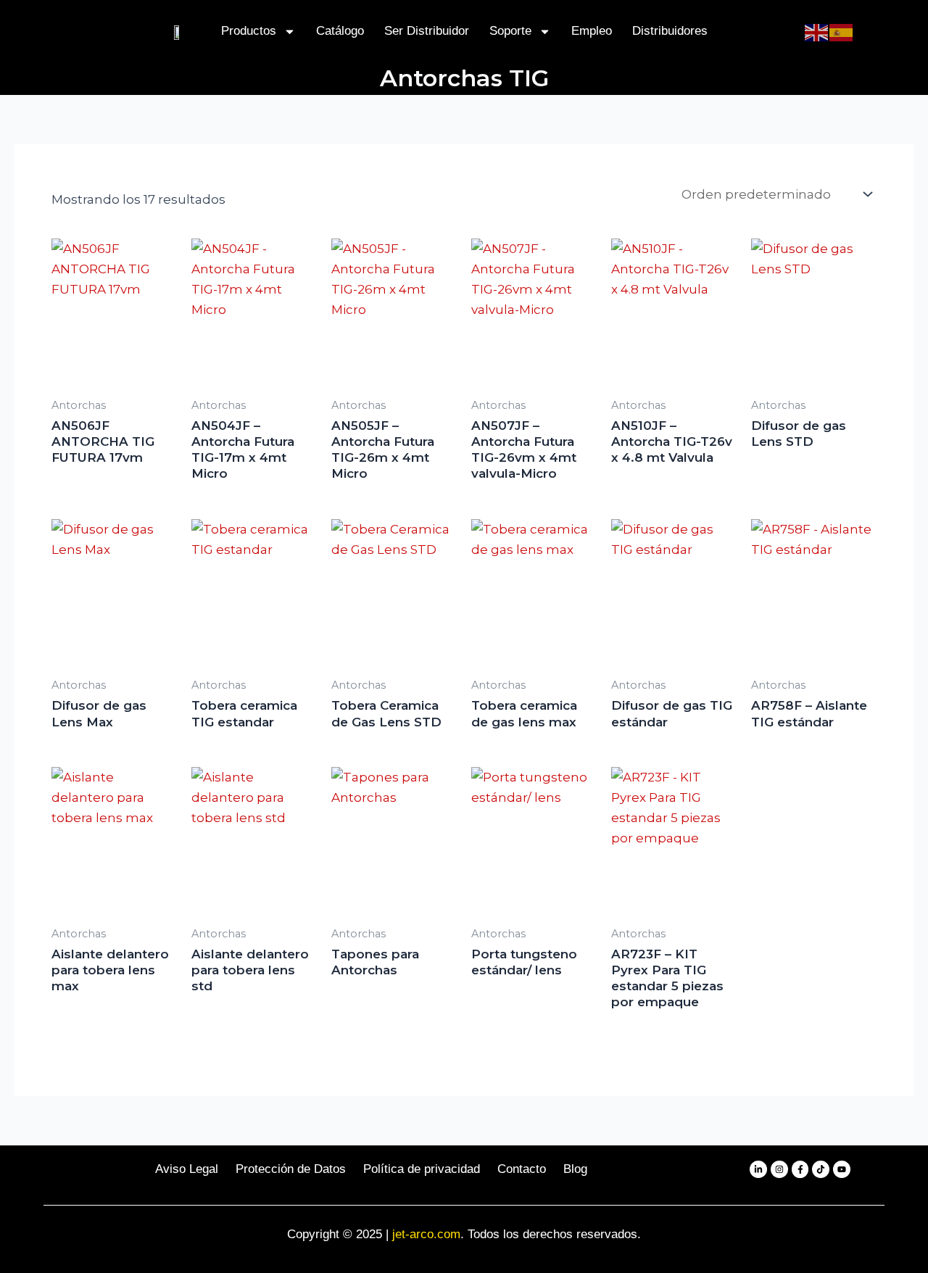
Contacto (521, 1169)
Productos (248, 31)
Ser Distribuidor (426, 31)
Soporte (510, 31)
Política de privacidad (421, 1169)
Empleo (591, 31)
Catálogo (340, 31)
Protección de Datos (291, 1169)
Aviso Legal (186, 1169)
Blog (575, 1169)
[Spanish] (841, 31)
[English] (817, 31)
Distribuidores (670, 31)
